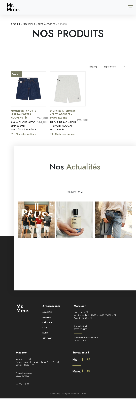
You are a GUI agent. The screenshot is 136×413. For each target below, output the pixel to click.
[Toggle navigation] (130, 7)
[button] (19, 79)
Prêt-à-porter (46, 24)
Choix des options (25, 134)
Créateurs (48, 322)
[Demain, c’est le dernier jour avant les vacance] (74, 219)
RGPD (45, 332)
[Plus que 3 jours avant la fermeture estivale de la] (113, 219)
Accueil (15, 24)
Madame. (47, 317)
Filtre (94, 66)
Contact (47, 337)
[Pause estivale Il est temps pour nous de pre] (36, 219)
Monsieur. (29, 24)
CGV (44, 327)
